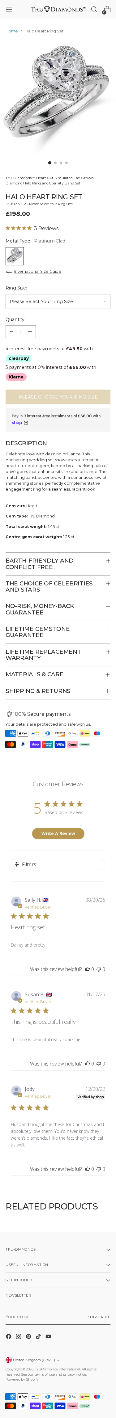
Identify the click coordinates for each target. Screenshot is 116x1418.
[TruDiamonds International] (58, 9)
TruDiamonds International (57, 1369)
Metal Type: (35, 241)
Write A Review (58, 833)
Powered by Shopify (22, 1379)
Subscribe (99, 1317)
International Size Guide (37, 271)
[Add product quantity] (30, 332)
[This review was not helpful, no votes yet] (99, 969)
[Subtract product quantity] (11, 332)
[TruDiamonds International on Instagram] (19, 1337)
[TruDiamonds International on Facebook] (9, 1337)
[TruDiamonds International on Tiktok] (39, 1337)
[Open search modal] (94, 9)
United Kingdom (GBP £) (34, 1360)
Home (12, 31)
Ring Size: (16, 288)
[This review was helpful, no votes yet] (87, 969)
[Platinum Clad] (15, 256)
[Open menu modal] (8, 9)
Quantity (15, 319)
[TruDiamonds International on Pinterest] (29, 1337)
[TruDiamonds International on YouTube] (49, 1337)
